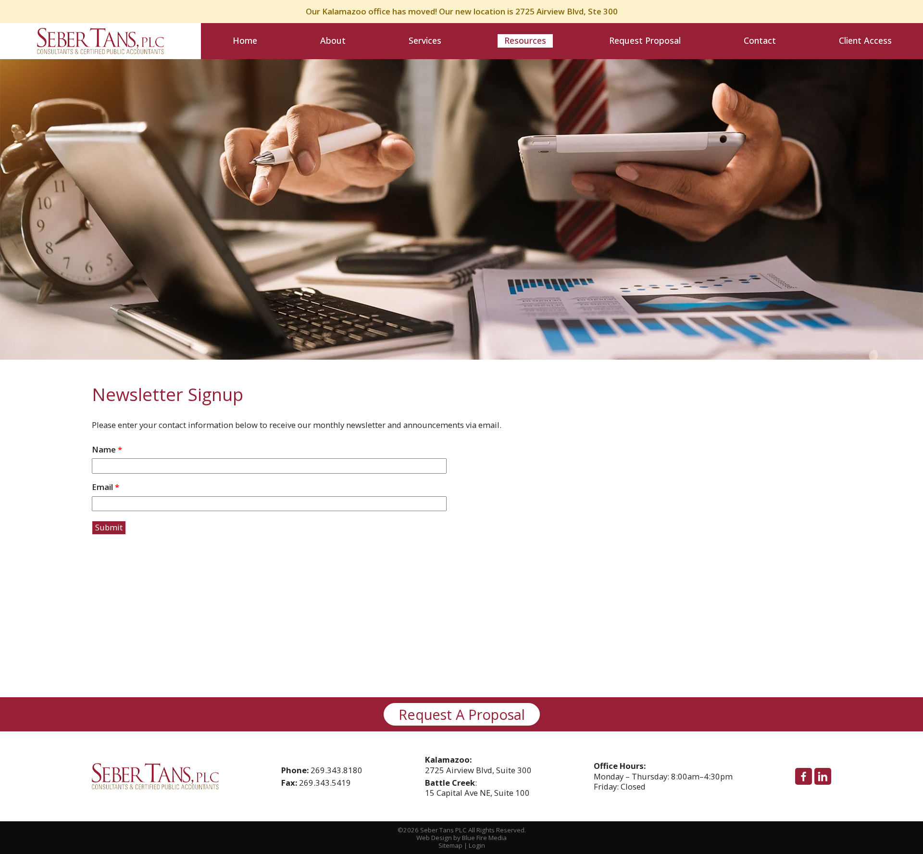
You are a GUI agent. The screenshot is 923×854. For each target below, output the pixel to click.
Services (425, 40)
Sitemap (450, 845)
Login (477, 845)
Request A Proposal (462, 714)
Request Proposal (645, 40)
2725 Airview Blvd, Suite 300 (478, 765)
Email (105, 487)
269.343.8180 (336, 770)
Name (107, 450)
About (333, 40)
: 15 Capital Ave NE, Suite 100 (477, 788)
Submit (109, 527)
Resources (525, 40)
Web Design (434, 837)
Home (245, 40)
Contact (760, 40)
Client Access (865, 40)
